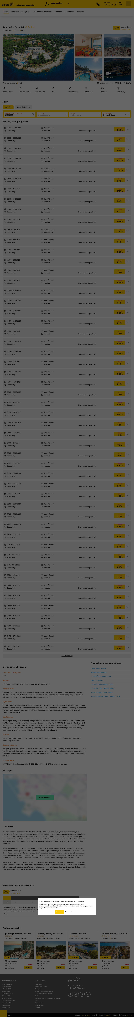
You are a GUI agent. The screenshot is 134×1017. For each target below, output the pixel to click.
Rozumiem (59, 912)
